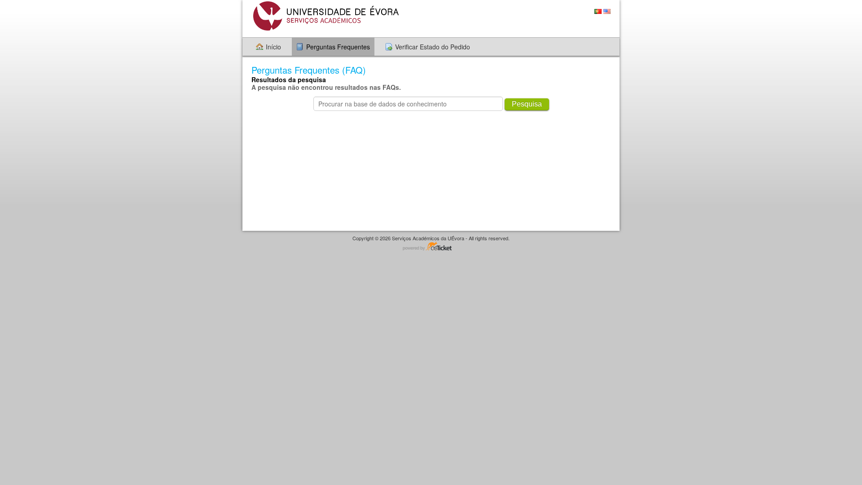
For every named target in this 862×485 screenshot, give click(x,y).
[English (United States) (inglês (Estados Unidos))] (607, 11)
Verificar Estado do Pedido (432, 46)
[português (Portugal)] (598, 11)
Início (273, 46)
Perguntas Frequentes (338, 46)
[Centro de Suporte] (325, 16)
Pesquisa (527, 104)
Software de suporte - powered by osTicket (431, 247)
